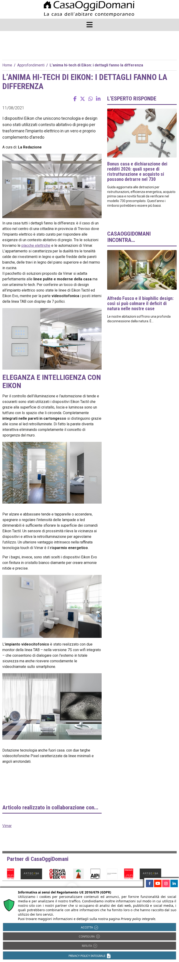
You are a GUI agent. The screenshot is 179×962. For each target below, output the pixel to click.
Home (7, 65)
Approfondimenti (31, 65)
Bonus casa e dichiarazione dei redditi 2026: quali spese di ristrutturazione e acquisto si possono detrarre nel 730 (137, 171)
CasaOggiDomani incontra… (129, 237)
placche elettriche (35, 245)
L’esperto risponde (131, 99)
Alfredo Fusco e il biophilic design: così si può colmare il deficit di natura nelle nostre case (140, 303)
